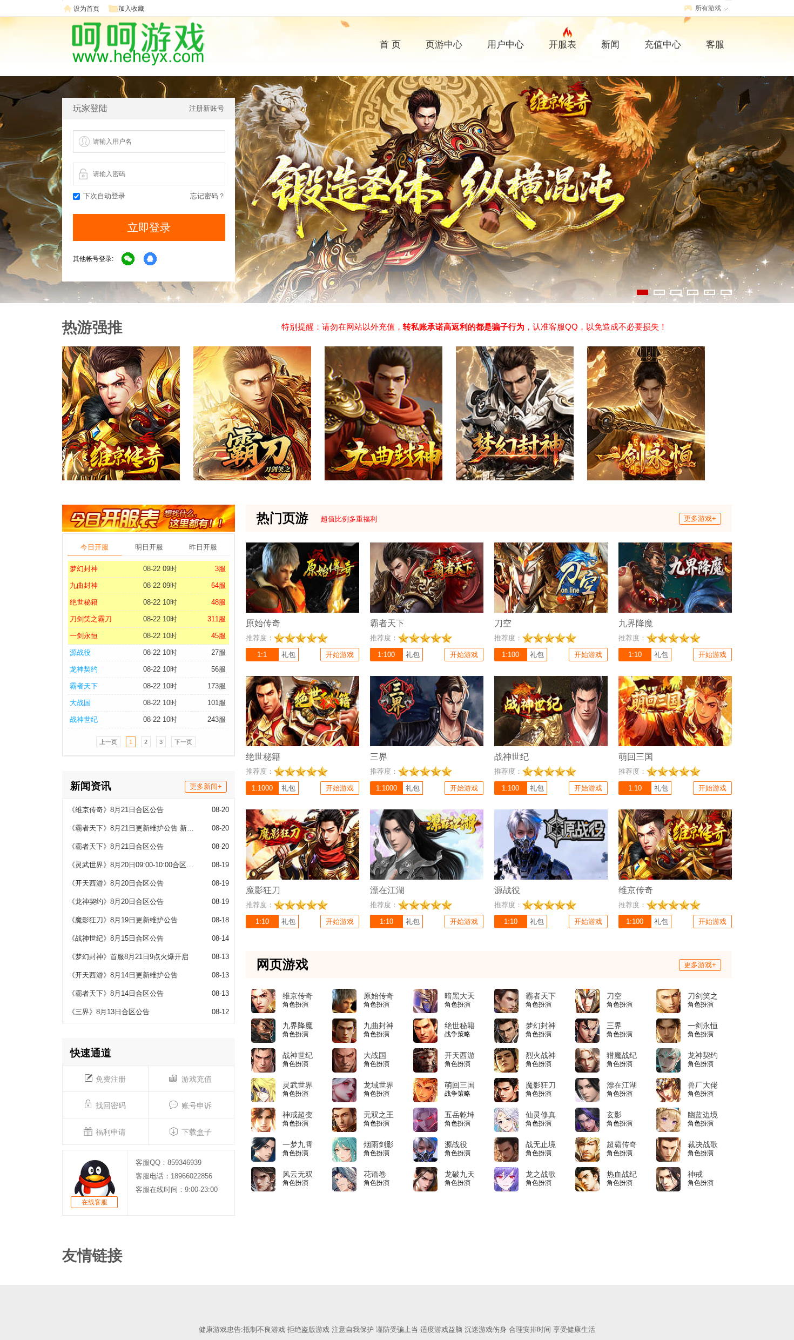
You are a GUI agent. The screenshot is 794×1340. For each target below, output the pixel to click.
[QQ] (151, 259)
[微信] (129, 259)
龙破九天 (460, 1174)
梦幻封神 (84, 569)
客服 (715, 44)
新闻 (610, 44)
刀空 (614, 995)
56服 (218, 669)
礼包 (288, 655)
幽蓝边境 (703, 1114)
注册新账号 (206, 108)
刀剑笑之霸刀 (91, 619)
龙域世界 (379, 1085)
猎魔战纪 (622, 1055)
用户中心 (505, 44)
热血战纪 (622, 1174)
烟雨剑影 (379, 1144)
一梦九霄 (297, 1144)
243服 (216, 719)
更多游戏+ (700, 518)
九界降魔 (297, 1025)
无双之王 (379, 1114)
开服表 (562, 44)
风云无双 (297, 1174)
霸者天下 (84, 686)
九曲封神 (84, 585)
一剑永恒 (84, 636)
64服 (218, 585)
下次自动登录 (104, 196)
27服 (218, 652)
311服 (216, 619)
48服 (218, 602)
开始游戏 (340, 655)
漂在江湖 (622, 1085)
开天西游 (460, 1055)
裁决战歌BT (703, 1145)
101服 (216, 703)
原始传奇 (379, 995)
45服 (218, 636)
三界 (614, 1025)
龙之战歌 (541, 1174)
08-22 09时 (160, 569)
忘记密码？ (207, 195)
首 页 (390, 44)
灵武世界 (297, 1085)
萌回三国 (460, 1085)
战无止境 (541, 1144)
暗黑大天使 (460, 996)
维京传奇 (297, 995)
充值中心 (662, 44)
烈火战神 (541, 1055)
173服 (216, 686)
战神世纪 (84, 719)
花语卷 (375, 1174)
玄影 (614, 1114)
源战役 (80, 652)
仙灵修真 (541, 1114)
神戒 (695, 1174)
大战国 (80, 703)
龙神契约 (84, 669)
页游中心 (444, 44)
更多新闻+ (206, 786)
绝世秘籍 (84, 602)
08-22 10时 (160, 602)
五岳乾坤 (460, 1114)
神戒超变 (297, 1114)
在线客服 (94, 1202)
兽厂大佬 (703, 1085)
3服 (220, 569)
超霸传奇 (622, 1144)
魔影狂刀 (541, 1085)
